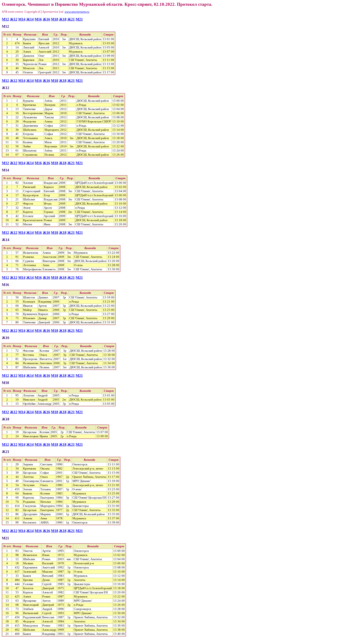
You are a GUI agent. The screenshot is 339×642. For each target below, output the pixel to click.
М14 (21, 19)
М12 (5, 19)
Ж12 (13, 19)
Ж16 (46, 19)
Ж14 (30, 19)
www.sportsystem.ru (77, 11)
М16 (38, 19)
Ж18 (62, 19)
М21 (79, 19)
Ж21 (71, 19)
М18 (54, 19)
